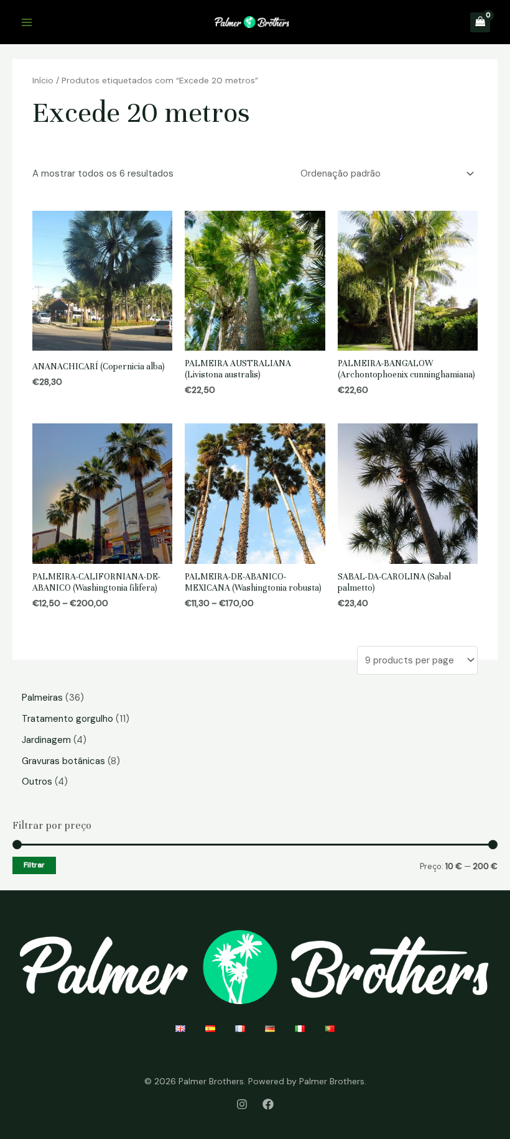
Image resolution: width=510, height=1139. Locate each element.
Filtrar (34, 865)
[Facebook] (268, 1104)
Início (42, 80)
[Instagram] (242, 1104)
